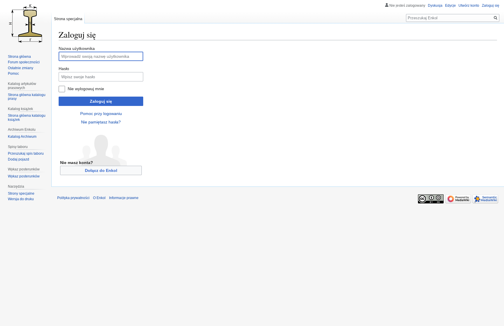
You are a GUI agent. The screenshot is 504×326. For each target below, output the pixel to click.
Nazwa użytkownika (77, 48)
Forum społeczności (24, 62)
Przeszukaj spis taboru (26, 153)
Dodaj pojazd (18, 159)
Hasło (64, 68)
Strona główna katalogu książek (27, 118)
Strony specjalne (21, 193)
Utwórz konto (469, 6)
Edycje (450, 6)
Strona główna (19, 57)
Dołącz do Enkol (101, 170)
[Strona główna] (25, 23)
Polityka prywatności (73, 198)
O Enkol (99, 198)
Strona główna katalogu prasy (27, 97)
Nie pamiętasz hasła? (101, 122)
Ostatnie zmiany (20, 68)
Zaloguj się (101, 101)
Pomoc (13, 74)
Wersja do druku (21, 199)
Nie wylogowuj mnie (86, 88)
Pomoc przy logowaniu (101, 113)
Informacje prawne (124, 198)
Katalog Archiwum (22, 137)
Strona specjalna (68, 19)
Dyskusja (435, 6)
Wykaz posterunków (24, 176)
